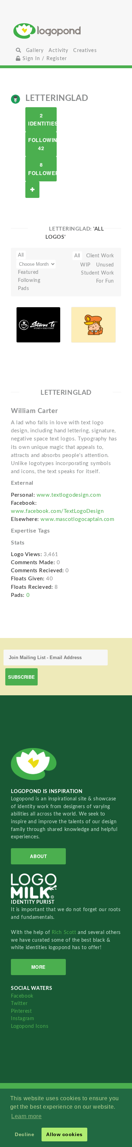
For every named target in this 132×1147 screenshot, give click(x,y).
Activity (58, 50)
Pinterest (21, 1011)
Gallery (35, 50)
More (38, 967)
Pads (23, 288)
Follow (32, 189)
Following (29, 280)
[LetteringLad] (15, 99)
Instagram (22, 1018)
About (38, 856)
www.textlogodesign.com (69, 495)
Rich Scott (65, 932)
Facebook (22, 996)
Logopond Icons (29, 1026)
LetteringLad (32, 334)
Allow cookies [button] (64, 1134)
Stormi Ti (31, 320)
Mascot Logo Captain (84, 315)
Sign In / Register (44, 58)
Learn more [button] (26, 1116)
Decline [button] (24, 1134)
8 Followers (42, 168)
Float (51, 329)
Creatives (84, 50)
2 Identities (42, 119)
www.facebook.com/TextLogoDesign (57, 511)
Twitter (19, 1003)
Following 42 (42, 144)
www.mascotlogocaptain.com (77, 519)
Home (66, 31)
